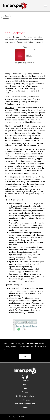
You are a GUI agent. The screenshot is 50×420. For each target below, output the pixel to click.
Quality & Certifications (25, 396)
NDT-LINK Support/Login (25, 404)
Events (25, 388)
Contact (25, 407)
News (25, 384)
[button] (45, 6)
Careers (25, 392)
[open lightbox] (25, 55)
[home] (14, 5)
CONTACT (25, 356)
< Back (6, 16)
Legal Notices (25, 400)
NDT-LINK (29, 151)
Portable (29, 122)
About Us (25, 381)
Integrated (18, 122)
